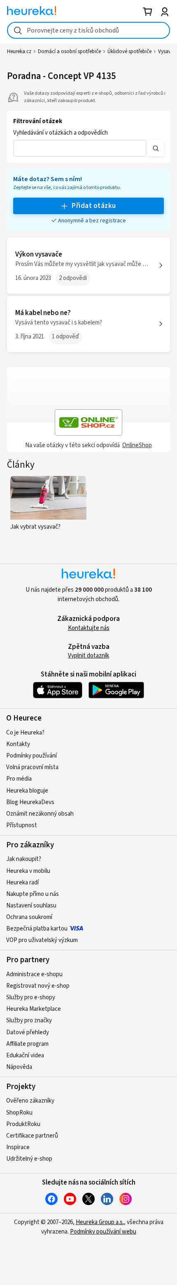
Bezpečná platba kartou (37, 928)
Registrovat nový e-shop (38, 986)
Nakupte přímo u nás (32, 894)
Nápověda (19, 1067)
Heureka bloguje (27, 790)
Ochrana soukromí (29, 917)
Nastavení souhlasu (31, 905)
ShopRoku (19, 1112)
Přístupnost (21, 825)
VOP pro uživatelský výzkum (42, 940)
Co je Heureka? (25, 732)
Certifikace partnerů (32, 1135)
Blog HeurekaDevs (30, 802)
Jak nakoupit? (23, 859)
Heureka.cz (19, 51)
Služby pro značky (29, 1020)
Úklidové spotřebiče (129, 51)
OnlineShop (137, 445)
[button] (79, 148)
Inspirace (18, 1147)
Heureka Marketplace (33, 1009)
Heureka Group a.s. (100, 1222)
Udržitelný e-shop (29, 1158)
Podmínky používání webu (103, 1231)
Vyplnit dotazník (88, 655)
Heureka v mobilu (28, 871)
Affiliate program (27, 1044)
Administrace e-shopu (34, 974)
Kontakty (18, 744)
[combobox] (88, 30)
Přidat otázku (94, 206)
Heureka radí (22, 882)
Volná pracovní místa (32, 767)
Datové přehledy (27, 1032)
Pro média (19, 778)
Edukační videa (25, 1055)
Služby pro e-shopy (30, 997)
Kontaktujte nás (88, 628)
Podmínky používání (31, 755)
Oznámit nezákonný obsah (40, 813)
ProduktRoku (23, 1124)
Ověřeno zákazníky (30, 1100)
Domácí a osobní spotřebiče (69, 51)
